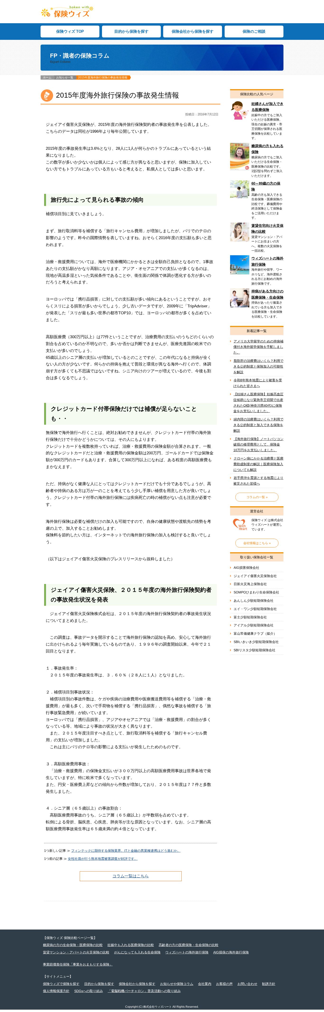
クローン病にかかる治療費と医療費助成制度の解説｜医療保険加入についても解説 (258, 464)
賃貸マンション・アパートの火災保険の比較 (76, 952)
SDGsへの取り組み (88, 991)
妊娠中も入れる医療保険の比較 (130, 945)
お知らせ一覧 (64, 77)
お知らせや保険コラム (176, 984)
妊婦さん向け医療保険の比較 (256, 122)
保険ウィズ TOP (70, 31)
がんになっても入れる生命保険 (137, 952)
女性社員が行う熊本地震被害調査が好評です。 (103, 859)
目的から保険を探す (131, 31)
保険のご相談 (254, 31)
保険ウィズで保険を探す (61, 984)
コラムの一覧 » (257, 497)
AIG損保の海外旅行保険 (231, 952)
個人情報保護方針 (56, 991)
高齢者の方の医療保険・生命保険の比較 (188, 945)
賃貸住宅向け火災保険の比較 (256, 239)
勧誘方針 (268, 984)
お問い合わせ (247, 984)
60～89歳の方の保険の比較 (256, 201)
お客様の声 (224, 984)
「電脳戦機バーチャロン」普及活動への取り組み (144, 991)
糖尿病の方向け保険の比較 (256, 161)
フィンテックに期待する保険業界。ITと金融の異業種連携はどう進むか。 (126, 850)
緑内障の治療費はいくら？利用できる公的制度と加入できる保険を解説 (258, 425)
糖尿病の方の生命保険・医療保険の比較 (73, 945)
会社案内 (204, 984)
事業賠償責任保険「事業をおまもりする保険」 (78, 964)
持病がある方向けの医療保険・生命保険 (256, 304)
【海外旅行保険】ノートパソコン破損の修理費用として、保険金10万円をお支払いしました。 (258, 444)
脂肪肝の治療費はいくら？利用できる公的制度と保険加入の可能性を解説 (258, 366)
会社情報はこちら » (257, 543)
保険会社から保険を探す (192, 31)
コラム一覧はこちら (130, 876)
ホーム (47, 77)
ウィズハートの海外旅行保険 (256, 271)
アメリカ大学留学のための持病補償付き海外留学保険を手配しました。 (258, 347)
